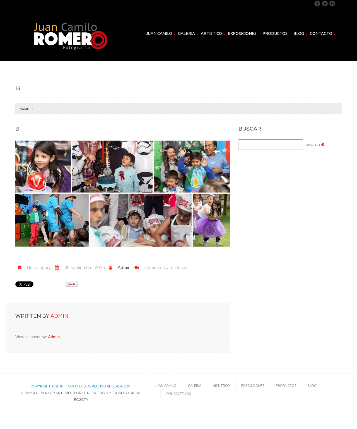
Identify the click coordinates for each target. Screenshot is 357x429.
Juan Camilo (159, 33)
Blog (298, 33)
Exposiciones (242, 33)
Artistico (211, 33)
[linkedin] (332, 3)
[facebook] (317, 3)
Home (24, 108)
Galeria (186, 33)
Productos (275, 33)
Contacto (321, 33)
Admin (124, 267)
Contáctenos (178, 394)
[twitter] (325, 3)
